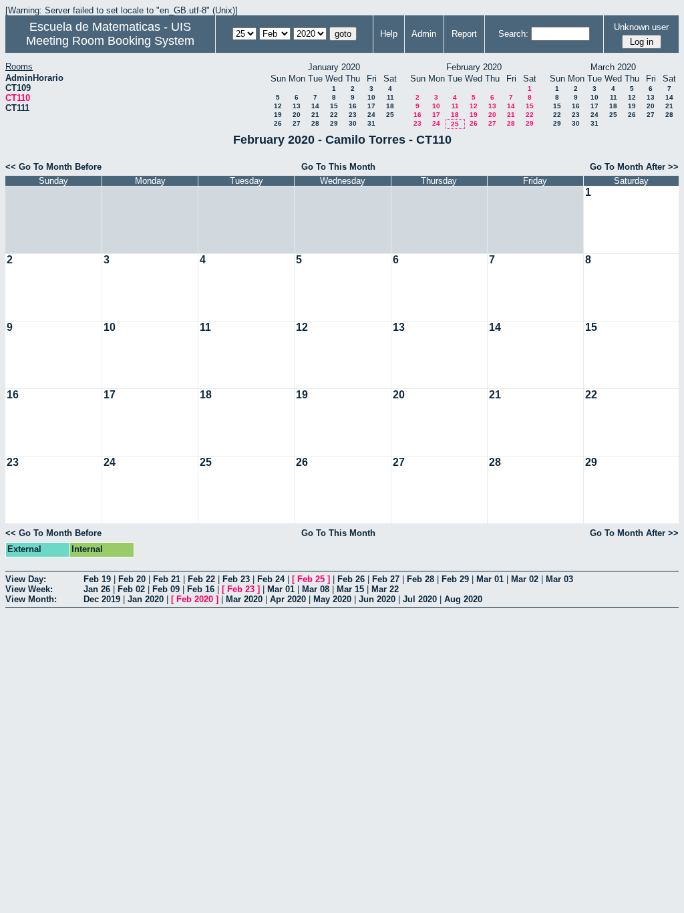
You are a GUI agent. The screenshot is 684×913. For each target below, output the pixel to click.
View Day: (25, 579)
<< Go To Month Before (53, 167)
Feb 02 (131, 589)
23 (353, 114)
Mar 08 (315, 589)
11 (390, 97)
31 (371, 123)
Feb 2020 (194, 599)
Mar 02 (524, 579)
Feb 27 (385, 579)
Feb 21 (166, 579)
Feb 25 (311, 579)
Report (464, 34)
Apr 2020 (288, 599)
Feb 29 (455, 579)
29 (334, 123)
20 (297, 114)
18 (390, 106)
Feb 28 (420, 579)
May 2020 (332, 599)
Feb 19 (97, 579)
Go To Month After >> (634, 167)
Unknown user (641, 27)
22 (334, 114)
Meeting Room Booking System (110, 40)
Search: (513, 34)
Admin (423, 34)
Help (388, 34)
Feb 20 (132, 579)
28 (315, 123)
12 (278, 106)
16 (353, 106)
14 (315, 106)
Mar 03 (559, 579)
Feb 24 (271, 579)
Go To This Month (338, 167)
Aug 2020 (463, 599)
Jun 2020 (377, 599)
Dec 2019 (101, 599)
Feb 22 (201, 579)
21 (315, 114)
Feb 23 (236, 579)
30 (353, 123)
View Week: (29, 589)
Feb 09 (166, 589)
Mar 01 (490, 579)
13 (297, 106)
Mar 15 (350, 589)
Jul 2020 (420, 599)
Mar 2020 (244, 599)
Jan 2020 (146, 599)
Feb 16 (200, 589)
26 (278, 123)
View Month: (31, 599)
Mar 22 (385, 589)
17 (371, 106)
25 (390, 114)
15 (334, 106)
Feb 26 (351, 579)
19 (278, 114)
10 (371, 97)
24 (371, 114)
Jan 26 (96, 589)
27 (297, 123)
